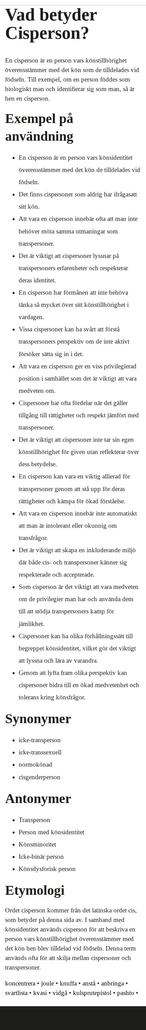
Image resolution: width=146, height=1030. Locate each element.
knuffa (68, 983)
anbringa (112, 983)
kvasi (40, 992)
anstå (89, 983)
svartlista (16, 992)
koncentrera (20, 983)
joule (47, 983)
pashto (125, 992)
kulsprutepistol (92, 992)
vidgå (60, 992)
